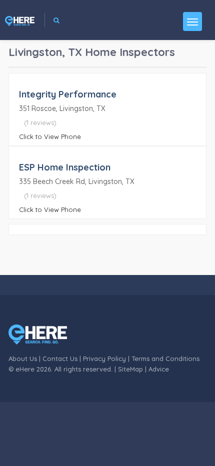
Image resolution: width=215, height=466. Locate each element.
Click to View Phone (50, 136)
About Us (22, 358)
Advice (158, 369)
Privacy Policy (104, 358)
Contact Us (60, 358)
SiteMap (130, 369)
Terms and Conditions (166, 358)
